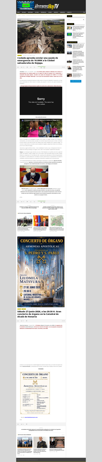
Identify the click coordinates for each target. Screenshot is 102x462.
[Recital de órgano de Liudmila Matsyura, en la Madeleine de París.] (57, 442)
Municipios (62, 12)
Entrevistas (43, 12)
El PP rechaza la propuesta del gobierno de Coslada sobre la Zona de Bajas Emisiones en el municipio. (57, 228)
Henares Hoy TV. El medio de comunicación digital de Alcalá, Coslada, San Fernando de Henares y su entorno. (78, 35)
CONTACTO (69, 12)
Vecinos (50, 12)
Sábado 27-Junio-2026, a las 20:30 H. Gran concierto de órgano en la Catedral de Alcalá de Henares (39, 314)
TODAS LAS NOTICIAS (75, 81)
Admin (32, 55)
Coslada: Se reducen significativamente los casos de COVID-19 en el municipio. (29, 206)
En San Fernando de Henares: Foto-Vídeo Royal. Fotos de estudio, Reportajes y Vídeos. (79, 28)
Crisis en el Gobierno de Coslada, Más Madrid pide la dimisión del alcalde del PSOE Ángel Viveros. (40, 228)
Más (63, 67)
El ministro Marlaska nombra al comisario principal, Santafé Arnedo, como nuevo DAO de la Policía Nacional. (39, 451)
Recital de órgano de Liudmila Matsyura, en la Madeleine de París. (57, 450)
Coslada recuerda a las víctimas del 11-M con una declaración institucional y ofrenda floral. (24, 228)
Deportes (56, 12)
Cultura (37, 12)
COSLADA (19, 55)
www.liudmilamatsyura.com (31, 417)
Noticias (24, 12)
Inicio (18, 12)
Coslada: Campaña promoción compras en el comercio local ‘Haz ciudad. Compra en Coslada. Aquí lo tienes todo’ (52, 207)
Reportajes (30, 12)
